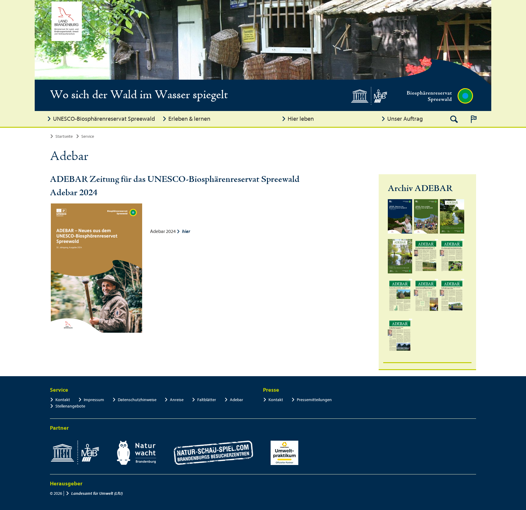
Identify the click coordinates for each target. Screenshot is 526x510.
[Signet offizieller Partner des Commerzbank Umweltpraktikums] (284, 453)
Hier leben (301, 118)
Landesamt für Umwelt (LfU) (97, 493)
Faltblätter (206, 399)
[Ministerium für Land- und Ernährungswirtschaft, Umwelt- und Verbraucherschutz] (66, 21)
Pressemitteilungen (314, 399)
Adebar (236, 399)
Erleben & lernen (189, 118)
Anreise (177, 399)
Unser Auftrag (405, 118)
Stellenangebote (70, 406)
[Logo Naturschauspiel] (213, 453)
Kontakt (62, 399)
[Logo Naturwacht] (136, 453)
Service (87, 136)
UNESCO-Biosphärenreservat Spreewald (104, 118)
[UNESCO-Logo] (75, 453)
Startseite (64, 136)
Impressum (94, 399)
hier (186, 231)
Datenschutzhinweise (137, 399)
